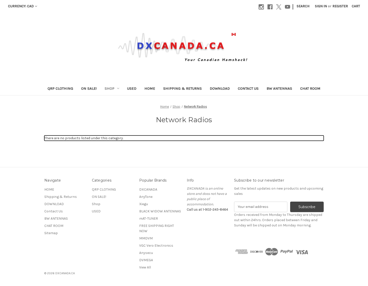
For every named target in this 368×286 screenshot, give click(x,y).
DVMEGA (146, 260)
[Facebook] (270, 7)
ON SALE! (89, 88)
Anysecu (146, 253)
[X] (278, 7)
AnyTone (145, 197)
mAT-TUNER (148, 218)
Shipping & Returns (182, 88)
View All (145, 267)
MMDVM (146, 238)
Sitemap (51, 233)
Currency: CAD (21, 6)
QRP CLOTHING (60, 88)
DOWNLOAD (220, 88)
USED (131, 88)
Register (340, 6)
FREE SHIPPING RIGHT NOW (156, 228)
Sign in (321, 6)
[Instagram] (261, 7)
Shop (109, 88)
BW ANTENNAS (279, 88)
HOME (149, 88)
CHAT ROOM (310, 88)
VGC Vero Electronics (156, 245)
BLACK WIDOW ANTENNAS (160, 211)
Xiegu (143, 204)
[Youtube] (287, 7)
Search (303, 6)
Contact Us (248, 88)
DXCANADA (148, 189)
